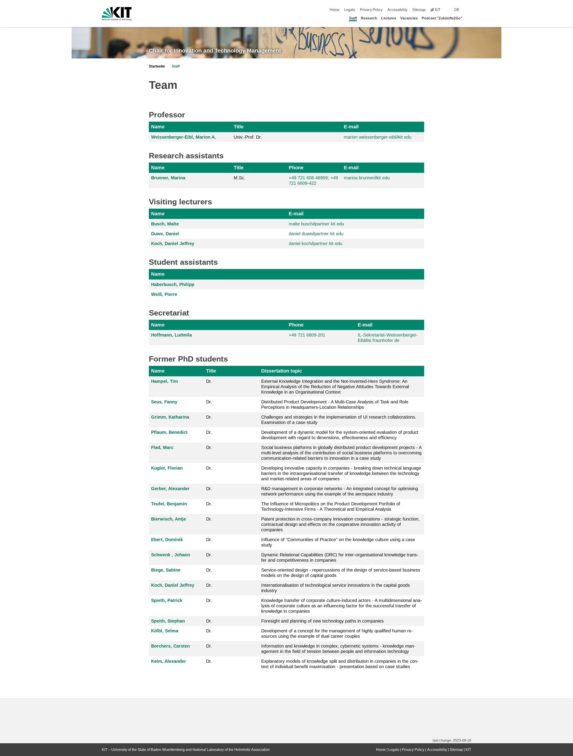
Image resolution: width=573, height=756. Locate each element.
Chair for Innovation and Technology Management (215, 50)
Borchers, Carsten (170, 646)
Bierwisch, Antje (168, 519)
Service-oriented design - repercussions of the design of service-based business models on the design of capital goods (340, 573)
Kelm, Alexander (168, 661)
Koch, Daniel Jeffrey (172, 243)
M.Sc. (239, 177)
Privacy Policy (371, 10)
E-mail (351, 126)
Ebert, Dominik (167, 539)
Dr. (209, 381)
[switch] (469, 10)
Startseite (157, 66)
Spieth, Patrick (166, 600)
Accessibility (397, 10)
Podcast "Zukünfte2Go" (442, 18)
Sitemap (418, 10)
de (457, 10)
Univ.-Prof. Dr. (248, 137)
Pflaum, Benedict (169, 432)
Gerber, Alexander (170, 488)
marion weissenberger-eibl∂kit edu (377, 137)
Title (239, 126)
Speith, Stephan (168, 620)
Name (158, 126)
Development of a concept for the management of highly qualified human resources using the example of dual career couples (337, 633)
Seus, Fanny (164, 401)
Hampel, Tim (164, 381)
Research (369, 18)
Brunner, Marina (168, 177)
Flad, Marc (162, 447)
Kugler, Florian (167, 468)
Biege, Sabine (165, 570)
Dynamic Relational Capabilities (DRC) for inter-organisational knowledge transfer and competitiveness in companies (339, 557)
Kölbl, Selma (164, 630)
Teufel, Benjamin (169, 503)
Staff (353, 18)
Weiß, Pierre (164, 294)
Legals (349, 10)
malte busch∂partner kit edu (316, 223)
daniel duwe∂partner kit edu (316, 233)
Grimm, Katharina (170, 417)
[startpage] (469, 18)
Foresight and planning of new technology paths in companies (322, 620)
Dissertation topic (281, 371)
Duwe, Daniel (165, 233)
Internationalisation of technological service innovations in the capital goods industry (335, 588)
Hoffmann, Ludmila (171, 334)
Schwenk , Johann (170, 554)
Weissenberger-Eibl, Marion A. (183, 137)
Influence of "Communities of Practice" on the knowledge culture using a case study (338, 542)
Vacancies (409, 18)
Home (334, 10)
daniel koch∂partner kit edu (315, 243)
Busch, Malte (165, 223)
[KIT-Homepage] (117, 14)
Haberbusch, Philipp (172, 284)
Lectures (388, 18)
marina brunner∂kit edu (367, 177)
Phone (296, 167)
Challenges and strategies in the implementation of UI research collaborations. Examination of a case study (338, 420)
